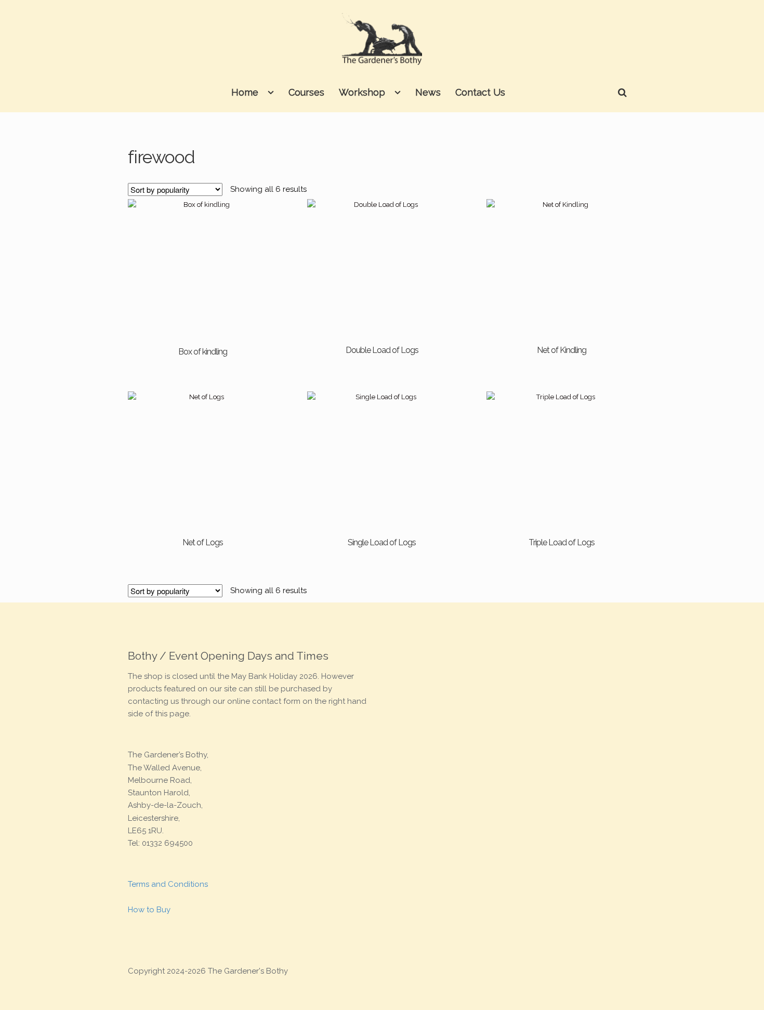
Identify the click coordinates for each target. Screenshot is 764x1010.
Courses (306, 92)
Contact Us (480, 92)
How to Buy (149, 909)
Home (244, 92)
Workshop (362, 92)
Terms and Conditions (168, 884)
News (428, 92)
